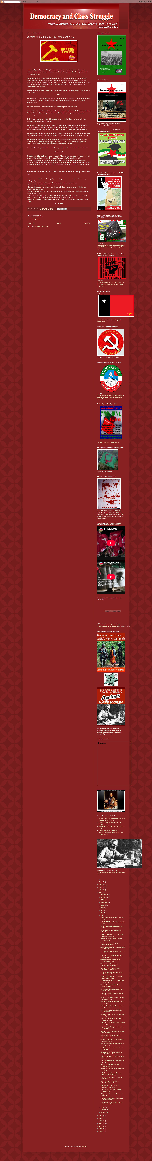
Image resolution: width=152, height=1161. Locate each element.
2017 (101, 887)
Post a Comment (35, 219)
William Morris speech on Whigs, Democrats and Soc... (110, 960)
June (102, 910)
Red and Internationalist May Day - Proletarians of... (110, 931)
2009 (101, 1128)
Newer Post (31, 223)
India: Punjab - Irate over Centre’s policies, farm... (110, 1090)
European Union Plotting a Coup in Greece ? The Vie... (111, 1052)
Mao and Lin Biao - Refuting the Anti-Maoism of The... (111, 1019)
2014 (101, 1115)
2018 (101, 884)
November (104, 897)
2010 (101, 1126)
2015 (101, 892)
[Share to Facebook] (64, 209)
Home (59, 223)
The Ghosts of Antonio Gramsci (108, 830)
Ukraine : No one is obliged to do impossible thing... (110, 985)
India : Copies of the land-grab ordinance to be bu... (109, 1086)
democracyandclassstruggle (107, 626)
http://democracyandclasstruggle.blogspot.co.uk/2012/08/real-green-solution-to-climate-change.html (110, 284)
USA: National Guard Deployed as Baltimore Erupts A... (110, 943)
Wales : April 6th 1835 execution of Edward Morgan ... (110, 1065)
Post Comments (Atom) (42, 226)
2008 (101, 1131)
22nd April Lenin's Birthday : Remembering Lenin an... (109, 964)
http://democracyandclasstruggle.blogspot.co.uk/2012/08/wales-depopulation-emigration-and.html (110, 247)
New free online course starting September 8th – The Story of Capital (112, 819)
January (103, 1112)
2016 (101, 890)
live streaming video (109, 624)
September (104, 902)
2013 (101, 1118)
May (102, 913)
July (102, 907)
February (103, 1110)
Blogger (84, 1146)
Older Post (87, 223)
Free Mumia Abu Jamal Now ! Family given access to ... (111, 1103)
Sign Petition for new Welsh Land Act (108, 442)
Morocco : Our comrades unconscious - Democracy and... (112, 1098)
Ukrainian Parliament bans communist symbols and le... (112, 1040)
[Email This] (58, 209)
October (103, 900)
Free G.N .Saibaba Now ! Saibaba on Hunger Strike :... (111, 1010)
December (104, 894)
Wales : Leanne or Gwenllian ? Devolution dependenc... (109, 1082)
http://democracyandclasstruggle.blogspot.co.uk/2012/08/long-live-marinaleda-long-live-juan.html (110, 397)
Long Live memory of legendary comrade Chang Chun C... (110, 968)
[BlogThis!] (60, 209)
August (103, 905)
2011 (101, 1123)
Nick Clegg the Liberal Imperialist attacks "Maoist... (110, 1036)
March (103, 1107)
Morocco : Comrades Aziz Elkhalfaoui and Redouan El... (111, 994)
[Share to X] (62, 209)
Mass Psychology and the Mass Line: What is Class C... (111, 973)
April (102, 915)
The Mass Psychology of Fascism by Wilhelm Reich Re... (111, 977)
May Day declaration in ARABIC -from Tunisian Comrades (111, 935)
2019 (101, 882)
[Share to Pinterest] (66, 209)
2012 (101, 1121)
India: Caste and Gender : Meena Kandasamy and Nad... (110, 1073)
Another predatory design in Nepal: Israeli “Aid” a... (111, 939)
